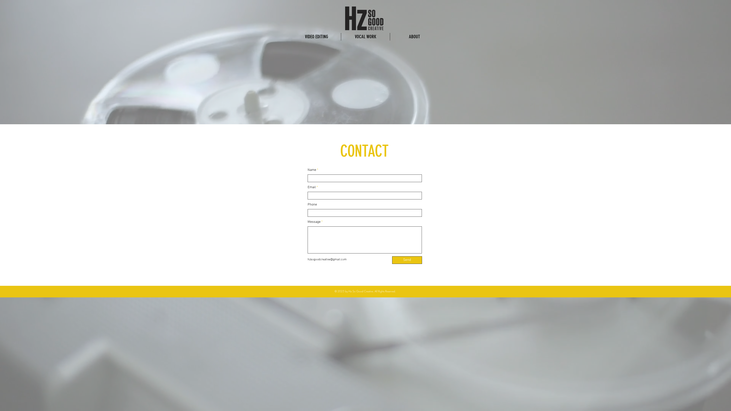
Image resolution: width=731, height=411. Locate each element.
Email (312, 187)
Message (314, 222)
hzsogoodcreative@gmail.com (327, 259)
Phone (312, 204)
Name (312, 170)
